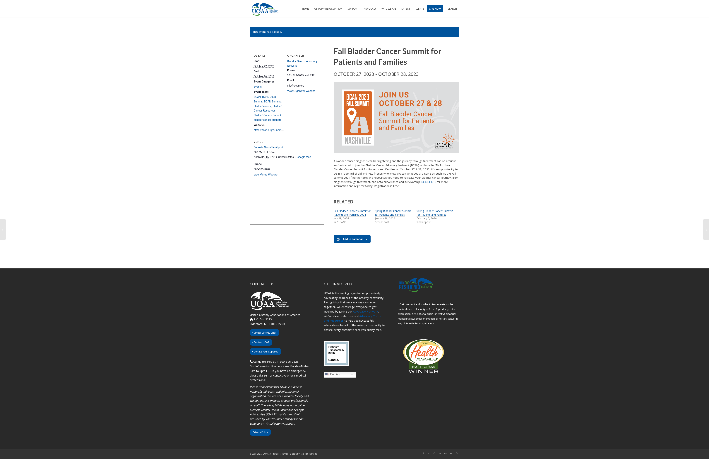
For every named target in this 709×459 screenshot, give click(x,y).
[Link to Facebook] (423, 453)
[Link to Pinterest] (434, 453)
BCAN (257, 97)
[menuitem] (306, 9)
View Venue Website (266, 174)
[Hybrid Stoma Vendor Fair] (706, 229)
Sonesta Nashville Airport (268, 147)
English (334, 374)
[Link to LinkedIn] (440, 453)
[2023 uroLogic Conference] (3, 229)
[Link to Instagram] (456, 453)
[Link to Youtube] (445, 453)
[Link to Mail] (451, 453)
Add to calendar (353, 239)
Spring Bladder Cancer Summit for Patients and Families (393, 212)
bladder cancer (262, 106)
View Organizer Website (301, 91)
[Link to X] (429, 453)
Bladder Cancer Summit (268, 115)
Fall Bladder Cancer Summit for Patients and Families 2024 (352, 212)
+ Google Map (302, 157)
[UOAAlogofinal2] (265, 9)
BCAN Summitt (272, 101)
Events (258, 86)
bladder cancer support (267, 120)
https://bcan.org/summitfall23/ (271, 130)
